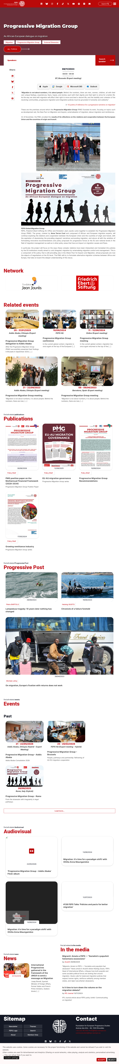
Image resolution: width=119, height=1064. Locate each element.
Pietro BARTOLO (12, 604)
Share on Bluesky (12, 81)
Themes (33, 1026)
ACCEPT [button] (101, 1060)
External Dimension (51, 42)
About (13, 1035)
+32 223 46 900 (82, 1030)
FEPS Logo (13, 1031)
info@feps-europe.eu (98, 1030)
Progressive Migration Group (28, 42)
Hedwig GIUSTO (68, 604)
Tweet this (12, 93)
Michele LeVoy (11, 681)
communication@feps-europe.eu (88, 1033)
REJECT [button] (111, 1060)
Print (12, 98)
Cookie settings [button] (11, 1058)
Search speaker (102, 60)
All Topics (12, 49)
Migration (9, 42)
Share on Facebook (12, 87)
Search (104, 4)
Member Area (33, 1035)
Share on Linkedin (12, 76)
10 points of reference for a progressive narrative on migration (91, 105)
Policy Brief (11, 473)
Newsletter (13, 1026)
